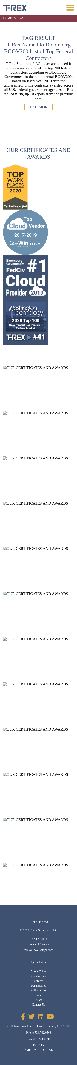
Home (7, 18)
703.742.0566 (42, 1032)
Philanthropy (38, 990)
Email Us (38, 1045)
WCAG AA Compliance (38, 950)
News (38, 1000)
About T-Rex (38, 971)
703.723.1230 (41, 1039)
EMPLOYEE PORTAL (38, 1049)
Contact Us (38, 1004)
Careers (38, 981)
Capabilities (38, 976)
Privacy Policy (38, 938)
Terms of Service (38, 944)
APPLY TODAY (38, 921)
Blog (38, 995)
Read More (38, 107)
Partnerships (38, 985)
